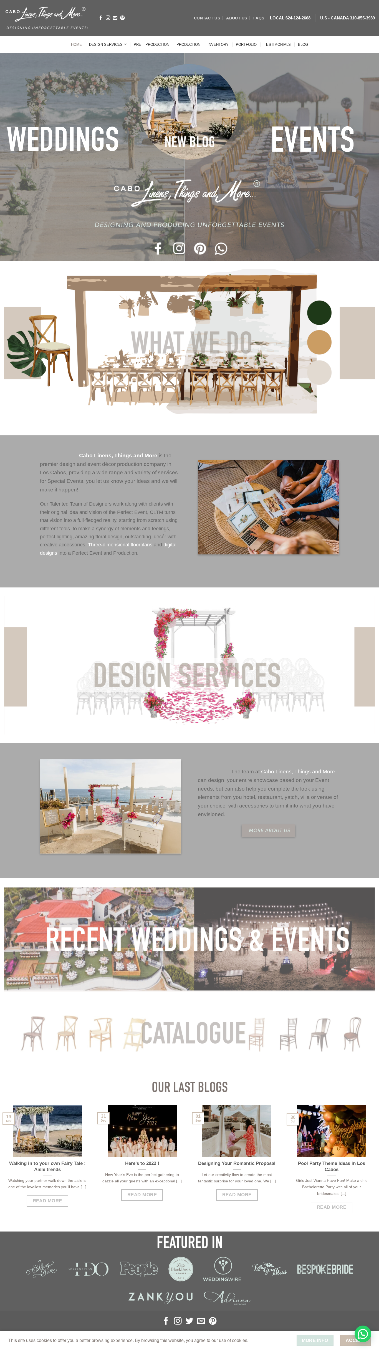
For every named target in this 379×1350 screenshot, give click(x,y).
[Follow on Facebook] (100, 18)
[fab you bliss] (269, 1269)
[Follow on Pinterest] (122, 18)
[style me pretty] (181, 1269)
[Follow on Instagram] (108, 18)
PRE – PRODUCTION (151, 44)
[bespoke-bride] (325, 1269)
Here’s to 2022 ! (142, 1163)
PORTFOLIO (246, 44)
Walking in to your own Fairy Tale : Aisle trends (47, 1166)
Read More (47, 1200)
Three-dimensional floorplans (120, 544)
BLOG (303, 44)
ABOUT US (236, 18)
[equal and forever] (226, 1298)
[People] (138, 1268)
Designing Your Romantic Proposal (237, 1163)
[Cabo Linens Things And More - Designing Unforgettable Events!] (46, 18)
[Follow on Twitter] (189, 1321)
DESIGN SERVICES (106, 44)
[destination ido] (87, 1268)
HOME (76, 44)
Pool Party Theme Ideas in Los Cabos (331, 1166)
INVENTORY (218, 44)
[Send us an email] (115, 18)
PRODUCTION (188, 44)
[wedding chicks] (41, 1269)
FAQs (258, 18)
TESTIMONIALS (277, 44)
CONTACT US (207, 18)
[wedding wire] (222, 1269)
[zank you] (160, 1298)
